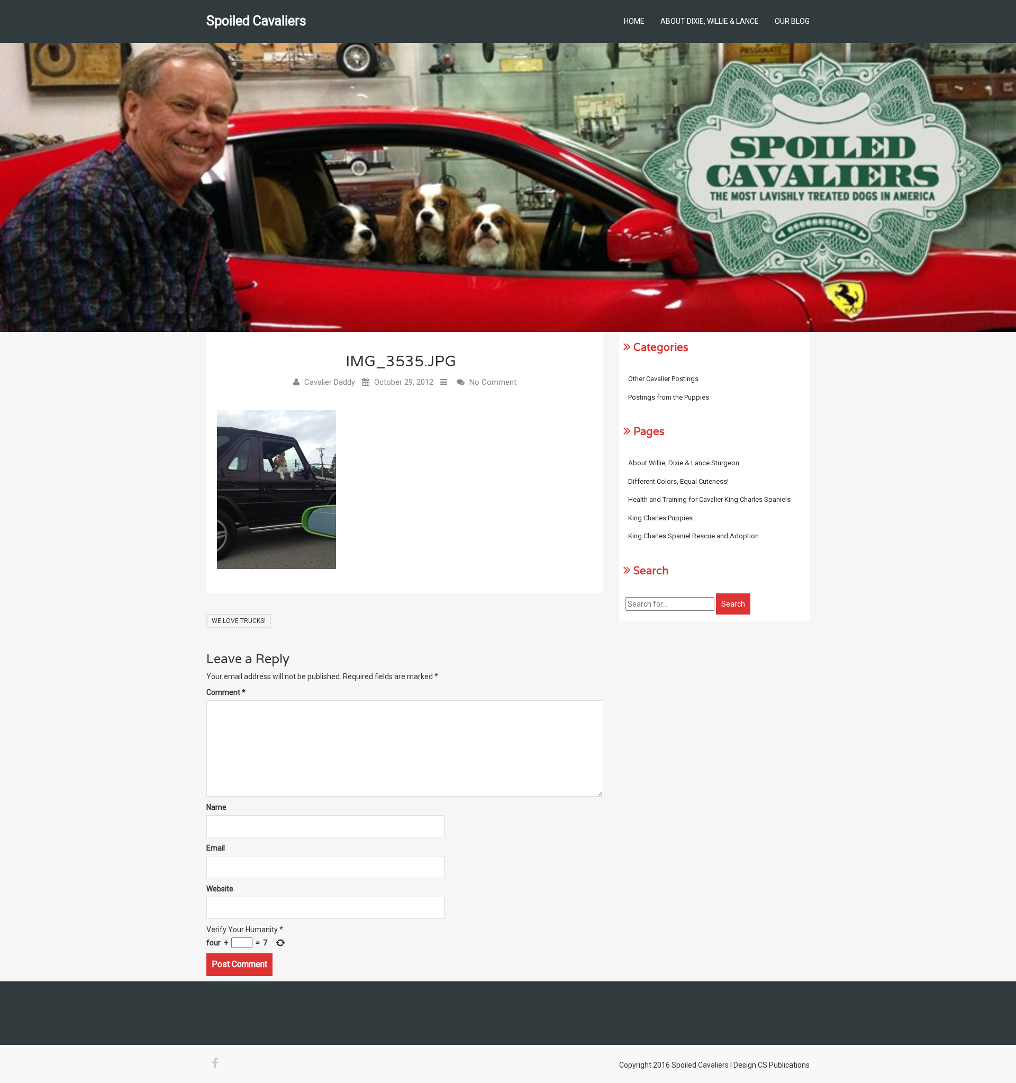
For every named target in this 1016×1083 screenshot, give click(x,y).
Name (216, 807)
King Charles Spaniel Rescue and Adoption (693, 536)
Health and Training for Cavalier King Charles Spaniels (709, 499)
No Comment (492, 382)
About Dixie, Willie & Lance (709, 21)
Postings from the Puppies (668, 397)
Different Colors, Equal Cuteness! (678, 481)
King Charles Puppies (660, 518)
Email (215, 848)
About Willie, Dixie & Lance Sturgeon (683, 463)
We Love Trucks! (239, 621)
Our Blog (792, 21)
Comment (226, 692)
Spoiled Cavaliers (256, 21)
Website (219, 889)
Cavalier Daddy (329, 382)
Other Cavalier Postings (663, 379)
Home (634, 21)
